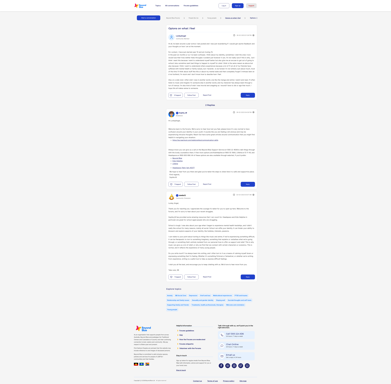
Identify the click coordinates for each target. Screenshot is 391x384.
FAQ (181, 335)
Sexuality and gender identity (202, 300)
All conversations (172, 6)
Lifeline (175, 164)
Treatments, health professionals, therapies (207, 305)
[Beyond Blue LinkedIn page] (247, 370)
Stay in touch (181, 370)
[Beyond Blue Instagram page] (234, 370)
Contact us (197, 381)
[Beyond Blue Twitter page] (240, 370)
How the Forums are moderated (192, 339)
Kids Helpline (177, 161)
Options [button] (253, 18)
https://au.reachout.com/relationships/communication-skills (195, 140)
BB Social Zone (180, 295)
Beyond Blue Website (143, 328)
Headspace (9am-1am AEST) (183, 168)
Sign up (237, 6)
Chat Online (232, 344)
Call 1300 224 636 (235, 334)
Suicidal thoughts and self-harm (239, 300)
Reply (248, 95)
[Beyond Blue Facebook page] (221, 370)
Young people (211, 18)
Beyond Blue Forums (143, 5)
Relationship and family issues (178, 300)
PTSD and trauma (241, 295)
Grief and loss (205, 295)
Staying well (220, 300)
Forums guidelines (191, 6)
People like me (193, 18)
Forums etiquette (186, 344)
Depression (193, 295)
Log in (224, 6)
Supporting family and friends (178, 305)
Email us (230, 355)
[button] (171, 95)
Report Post (207, 95)
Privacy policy (228, 381)
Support (251, 6)
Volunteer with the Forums (190, 348)
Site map (243, 381)
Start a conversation (148, 18)
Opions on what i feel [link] (233, 18)
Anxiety (169, 295)
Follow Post (191, 95)
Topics (158, 6)
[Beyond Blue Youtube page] (227, 370)
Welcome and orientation (235, 305)
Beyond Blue (177, 158)
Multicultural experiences (222, 295)
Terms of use (212, 381)
